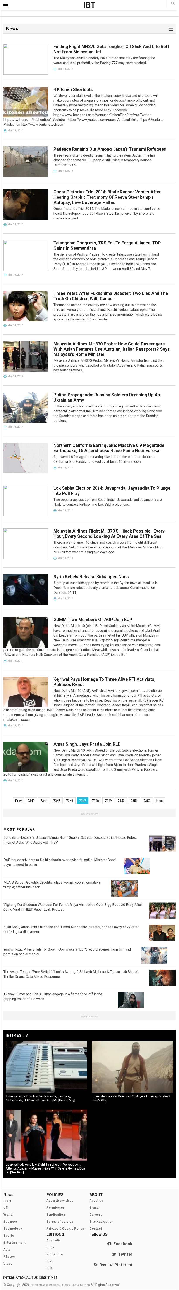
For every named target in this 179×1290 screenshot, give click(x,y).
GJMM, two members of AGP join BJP (92, 619)
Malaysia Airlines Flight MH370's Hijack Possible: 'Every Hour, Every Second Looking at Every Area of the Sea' (109, 533)
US (5, 1207)
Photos (9, 1256)
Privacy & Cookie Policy (65, 1228)
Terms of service (59, 1221)
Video (8, 1263)
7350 (121, 801)
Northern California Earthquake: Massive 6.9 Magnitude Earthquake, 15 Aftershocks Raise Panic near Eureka (108, 448)
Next (159, 801)
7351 (134, 801)
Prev (18, 801)
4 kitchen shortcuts (73, 89)
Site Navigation (102, 1221)
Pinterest (123, 1264)
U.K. (49, 1261)
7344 (43, 801)
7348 (95, 801)
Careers (96, 1214)
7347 (82, 801)
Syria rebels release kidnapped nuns (91, 576)
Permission (55, 1207)
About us (96, 1200)
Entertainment (14, 1242)
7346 (69, 801)
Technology (12, 1228)
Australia (53, 1240)
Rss (102, 1264)
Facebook (122, 1243)
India (7, 1200)
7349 (108, 801)
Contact (96, 1228)
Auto (7, 1249)
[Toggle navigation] (5, 5)
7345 (56, 801)
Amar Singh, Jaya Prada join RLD (87, 744)
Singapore (54, 1254)
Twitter (124, 1254)
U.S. (49, 1268)
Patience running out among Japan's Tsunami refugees (109, 149)
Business (10, 1221)
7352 (146, 801)
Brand (94, 1207)
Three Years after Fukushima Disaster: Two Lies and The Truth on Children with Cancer (110, 296)
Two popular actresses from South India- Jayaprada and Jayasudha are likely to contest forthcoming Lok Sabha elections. (107, 502)
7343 (31, 801)
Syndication (55, 1214)
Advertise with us (59, 1200)
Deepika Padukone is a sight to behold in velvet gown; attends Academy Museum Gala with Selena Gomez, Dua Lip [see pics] (45, 1168)
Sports (8, 1235)
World (8, 1214)
